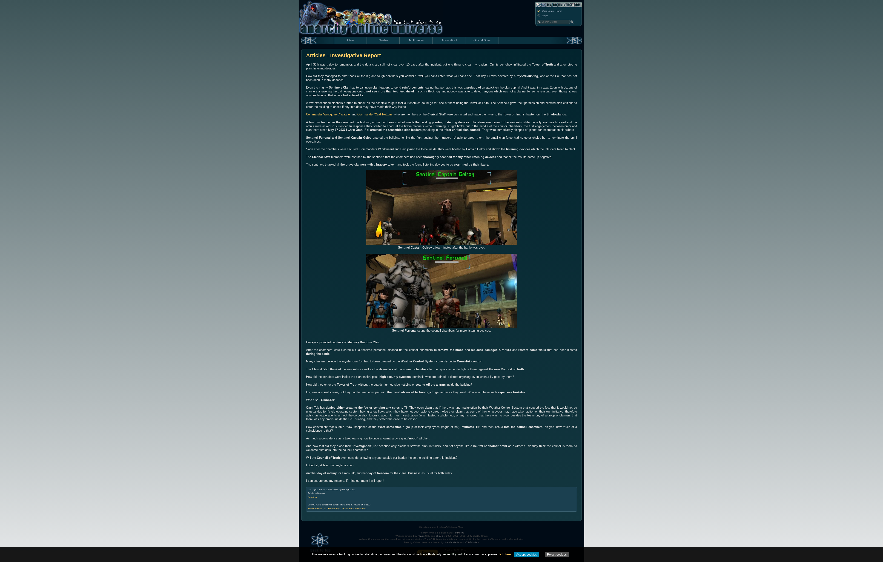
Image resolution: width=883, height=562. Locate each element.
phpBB (439, 536)
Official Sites (482, 40)
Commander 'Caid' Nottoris (375, 114)
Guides (383, 40)
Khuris (421, 536)
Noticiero (312, 497)
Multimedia (416, 40)
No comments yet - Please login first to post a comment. (337, 508)
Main (350, 40)
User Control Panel (552, 11)
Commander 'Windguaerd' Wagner (328, 114)
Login (545, 15)
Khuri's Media (452, 542)
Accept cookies (526, 554)
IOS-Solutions (472, 542)
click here (504, 554)
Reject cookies (557, 554)
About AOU (449, 40)
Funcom (459, 532)
